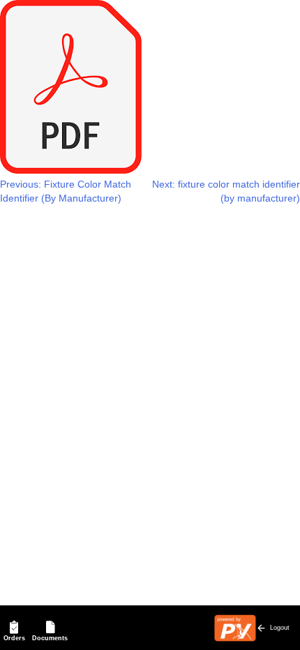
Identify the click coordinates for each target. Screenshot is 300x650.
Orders (14, 638)
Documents (50, 638)
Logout (280, 627)
